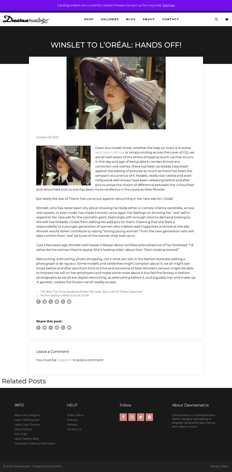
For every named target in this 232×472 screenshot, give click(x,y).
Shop (89, 19)
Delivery (72, 420)
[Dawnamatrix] (27, 19)
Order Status (75, 415)
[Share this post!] (38, 303)
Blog (131, 19)
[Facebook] (123, 417)
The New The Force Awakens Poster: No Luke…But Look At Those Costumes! (91, 291)
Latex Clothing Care (27, 420)
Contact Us (74, 429)
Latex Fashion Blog (26, 438)
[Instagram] (132, 417)
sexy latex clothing (110, 152)
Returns (72, 424)
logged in (64, 360)
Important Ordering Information (34, 443)
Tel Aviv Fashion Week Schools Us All (64, 295)
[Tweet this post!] (44, 303)
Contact (170, 19)
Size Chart (20, 434)
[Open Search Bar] (216, 19)
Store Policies (23, 429)
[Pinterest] (149, 417)
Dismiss (169, 5)
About (149, 19)
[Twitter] (140, 417)
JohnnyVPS (53, 466)
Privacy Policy (219, 466)
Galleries (110, 19)
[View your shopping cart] (227, 19)
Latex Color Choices (27, 424)
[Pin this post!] (57, 303)
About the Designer (27, 415)
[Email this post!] (69, 303)
